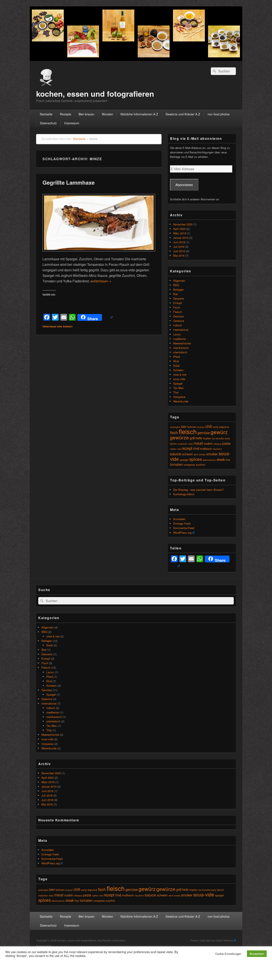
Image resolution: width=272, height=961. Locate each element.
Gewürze (178, 321)
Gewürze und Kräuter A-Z (183, 114)
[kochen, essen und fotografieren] (136, 59)
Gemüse (178, 316)
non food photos (219, 114)
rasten (173, 448)
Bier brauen (86, 114)
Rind (176, 361)
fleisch (188, 431)
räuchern (217, 448)
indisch (177, 325)
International (180, 330)
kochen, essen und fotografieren (95, 93)
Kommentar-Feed (183, 528)
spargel (184, 460)
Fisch (176, 307)
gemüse (203, 432)
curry (215, 427)
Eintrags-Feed (181, 523)
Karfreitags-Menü (183, 494)
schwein (187, 454)
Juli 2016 (178, 247)
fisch (174, 432)
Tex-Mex (178, 388)
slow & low (179, 374)
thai (228, 460)
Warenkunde (180, 401)
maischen (182, 443)
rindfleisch (206, 449)
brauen (200, 427)
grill (192, 438)
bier (184, 426)
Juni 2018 (179, 242)
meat (198, 443)
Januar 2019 (180, 238)
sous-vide (179, 379)
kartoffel (220, 438)
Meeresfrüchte (182, 343)
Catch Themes (224, 940)
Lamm (177, 334)
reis (179, 448)
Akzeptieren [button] (256, 954)
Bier (175, 294)
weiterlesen (101, 281)
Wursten (107, 114)
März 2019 (179, 233)
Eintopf (177, 303)
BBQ (176, 285)
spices (195, 459)
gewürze (179, 437)
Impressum (71, 123)
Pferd (176, 357)
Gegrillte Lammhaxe (68, 182)
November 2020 (183, 224)
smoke (202, 454)
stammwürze (209, 459)
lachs (227, 438)
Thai (175, 392)
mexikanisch (181, 348)
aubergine (175, 427)
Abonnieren (184, 184)
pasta (226, 443)
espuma (224, 427)
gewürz (219, 432)
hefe (199, 438)
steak (221, 459)
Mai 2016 (178, 255)
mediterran (179, 339)
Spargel (178, 383)
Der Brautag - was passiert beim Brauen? (198, 490)
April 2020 (179, 229)
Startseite (46, 114)
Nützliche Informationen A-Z (139, 114)
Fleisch (177, 312)
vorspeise (189, 465)
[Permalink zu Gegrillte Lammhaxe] (98, 253)
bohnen (60, 890)
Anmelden (179, 519)
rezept (187, 448)
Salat (176, 366)
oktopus (217, 443)
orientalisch (180, 352)
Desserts (178, 298)
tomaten (176, 464)
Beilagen (178, 289)
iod (213, 438)
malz (190, 443)
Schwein (178, 370)
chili (208, 426)
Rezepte (65, 114)
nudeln (208, 443)
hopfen (207, 438)
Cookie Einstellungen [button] (228, 954)
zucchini (200, 465)
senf (196, 454)
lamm (173, 444)
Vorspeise (179, 397)
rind (196, 448)
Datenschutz (48, 123)
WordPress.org (182, 533)
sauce (175, 453)
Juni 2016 (179, 251)
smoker (212, 453)
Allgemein (179, 281)
